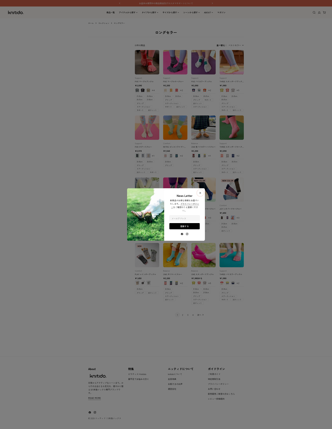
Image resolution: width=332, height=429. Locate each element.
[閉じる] (200, 193)
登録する (184, 226)
